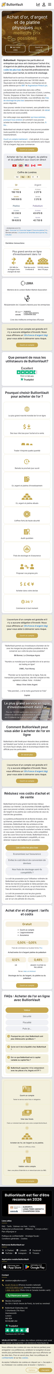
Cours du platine (38, 230)
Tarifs (9, 1226)
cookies (25, 1358)
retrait (47, 110)
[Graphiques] (38, 4)
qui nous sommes (38, 117)
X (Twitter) (9, 1250)
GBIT (23, 85)
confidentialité (7, 1358)
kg (23, 177)
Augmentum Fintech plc (37, 85)
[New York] (27, 165)
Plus (40, 948)
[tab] (27, 847)
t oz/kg (32, 1226)
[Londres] (21, 165)
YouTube (8, 1253)
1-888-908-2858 (12, 1290)
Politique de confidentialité (12, 1236)
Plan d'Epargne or (9, 1231)
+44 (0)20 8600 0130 (14, 1287)
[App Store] (12, 1266)
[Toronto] (33, 165)
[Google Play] (35, 1266)
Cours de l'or (14, 230)
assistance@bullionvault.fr (16, 1280)
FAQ (3, 1226)
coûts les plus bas (12, 69)
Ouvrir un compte (39, 48)
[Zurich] (14, 165)
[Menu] (49, 4)
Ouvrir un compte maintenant (16, 139)
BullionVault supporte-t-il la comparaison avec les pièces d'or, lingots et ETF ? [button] (27, 1069)
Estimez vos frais (20, 1226)
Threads (35, 1253)
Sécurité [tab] (27, 1016)
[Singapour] (39, 165)
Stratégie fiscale (32, 1236)
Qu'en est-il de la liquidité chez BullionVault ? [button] (28, 1048)
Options (32, 1370)
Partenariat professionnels (12, 1229)
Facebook (37, 1250)
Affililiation (29, 1229)
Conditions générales (10, 1239)
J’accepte (45, 1370)
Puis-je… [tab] (27, 1028)
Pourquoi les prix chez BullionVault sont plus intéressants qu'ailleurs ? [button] (27, 1037)
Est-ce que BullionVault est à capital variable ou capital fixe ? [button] (25, 1058)
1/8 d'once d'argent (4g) (36, 335)
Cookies (24, 1239)
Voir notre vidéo (16, 48)
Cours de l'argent (26, 230)
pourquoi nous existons (13, 120)
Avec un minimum (29, 971)
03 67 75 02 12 (11, 1285)
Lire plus (8, 235)
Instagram (22, 1253)
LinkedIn (23, 1250)
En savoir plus (27, 754)
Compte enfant (41, 1229)
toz (17, 177)
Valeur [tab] (27, 1010)
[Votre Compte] (44, 4)
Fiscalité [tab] (27, 1022)
